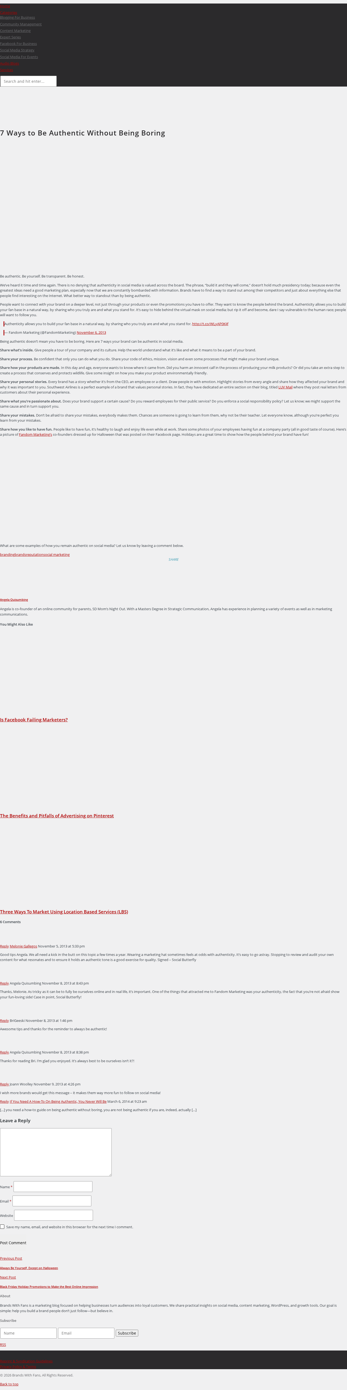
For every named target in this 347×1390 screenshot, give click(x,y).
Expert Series (10, 37)
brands (20, 554)
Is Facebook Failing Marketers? (34, 720)
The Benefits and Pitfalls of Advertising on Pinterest (57, 816)
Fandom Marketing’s (35, 434)
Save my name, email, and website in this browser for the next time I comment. (69, 1226)
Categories (8, 12)
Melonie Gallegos (23, 946)
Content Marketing (15, 30)
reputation (34, 554)
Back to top (9, 1384)
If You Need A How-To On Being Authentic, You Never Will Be (58, 1101)
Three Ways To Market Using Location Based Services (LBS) (64, 912)
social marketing (56, 554)
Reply (4, 946)
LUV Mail (285, 387)
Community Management (21, 24)
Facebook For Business (18, 43)
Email (5, 1201)
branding (7, 554)
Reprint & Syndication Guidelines (26, 1361)
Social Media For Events (19, 56)
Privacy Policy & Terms (18, 1366)
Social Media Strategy (17, 50)
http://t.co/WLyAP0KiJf (210, 323)
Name (6, 1186)
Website (6, 1215)
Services (6, 69)
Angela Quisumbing (14, 599)
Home (5, 6)
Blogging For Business (17, 17)
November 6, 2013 (91, 332)
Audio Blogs (9, 63)
